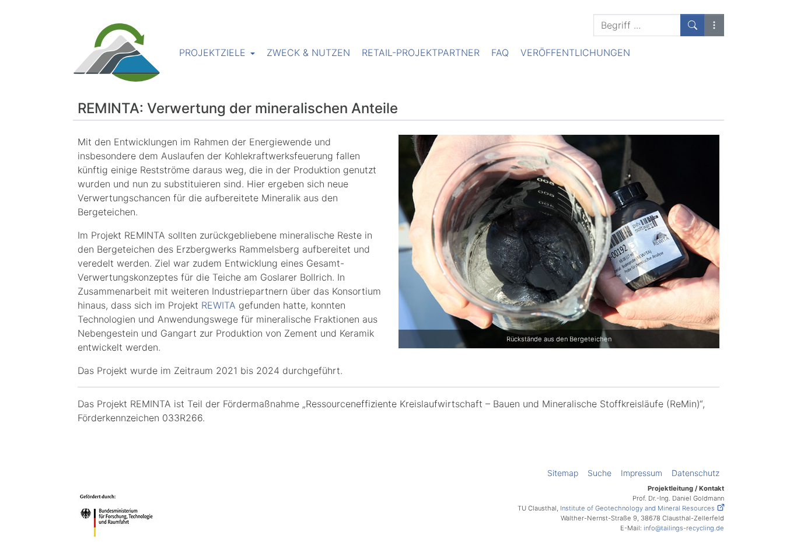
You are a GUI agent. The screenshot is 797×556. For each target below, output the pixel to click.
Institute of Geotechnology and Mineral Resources (637, 508)
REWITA (218, 305)
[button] (714, 25)
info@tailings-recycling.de (684, 528)
